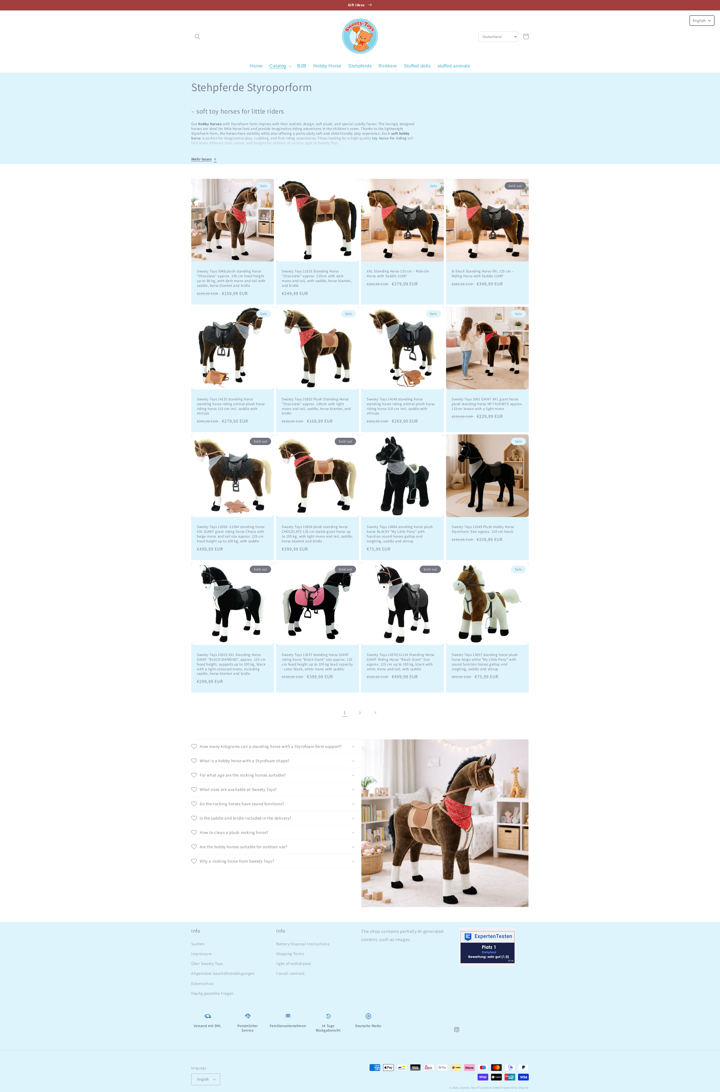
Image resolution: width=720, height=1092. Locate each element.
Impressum (201, 953)
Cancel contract (290, 973)
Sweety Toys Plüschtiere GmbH (480, 1087)
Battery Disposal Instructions (302, 943)
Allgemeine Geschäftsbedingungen (223, 973)
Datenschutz (202, 983)
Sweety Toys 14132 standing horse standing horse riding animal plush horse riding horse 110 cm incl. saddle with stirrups (231, 406)
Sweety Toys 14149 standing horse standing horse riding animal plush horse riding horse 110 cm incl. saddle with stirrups (401, 406)
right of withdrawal (293, 963)
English (203, 1079)
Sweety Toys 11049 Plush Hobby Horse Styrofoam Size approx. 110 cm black (483, 529)
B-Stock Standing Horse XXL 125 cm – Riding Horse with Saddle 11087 (483, 273)
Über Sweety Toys (207, 963)
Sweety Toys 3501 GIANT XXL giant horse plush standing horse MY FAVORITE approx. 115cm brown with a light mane (487, 404)
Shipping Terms (290, 953)
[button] (197, 36)
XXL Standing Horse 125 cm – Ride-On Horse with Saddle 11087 (398, 273)
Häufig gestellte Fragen (212, 993)
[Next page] (375, 713)
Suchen (198, 943)
